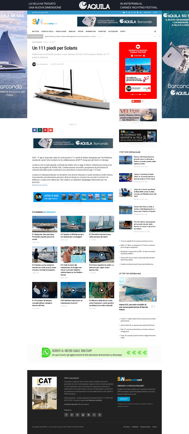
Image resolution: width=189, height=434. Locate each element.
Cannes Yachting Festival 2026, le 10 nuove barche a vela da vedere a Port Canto (144, 176)
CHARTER (102, 31)
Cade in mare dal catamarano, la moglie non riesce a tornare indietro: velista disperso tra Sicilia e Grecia (71, 270)
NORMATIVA (91, 31)
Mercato (52, 42)
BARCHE (72, 31)
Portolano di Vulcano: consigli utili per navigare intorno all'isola (42, 303)
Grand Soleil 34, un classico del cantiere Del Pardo (138, 325)
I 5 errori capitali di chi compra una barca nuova (137, 241)
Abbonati (124, 399)
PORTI (123, 31)
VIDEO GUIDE (61, 31)
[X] (129, 13)
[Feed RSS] (140, 13)
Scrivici (154, 427)
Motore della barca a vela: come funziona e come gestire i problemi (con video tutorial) (101, 303)
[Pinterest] (137, 13)
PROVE (80, 31)
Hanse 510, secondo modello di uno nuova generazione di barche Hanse (133, 307)
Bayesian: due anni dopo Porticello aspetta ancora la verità (43, 236)
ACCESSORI (113, 31)
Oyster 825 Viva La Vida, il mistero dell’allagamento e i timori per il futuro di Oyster (70, 36)
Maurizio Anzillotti (95, 400)
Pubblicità (135, 427)
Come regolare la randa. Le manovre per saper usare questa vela (101, 267)
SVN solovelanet (37, 42)
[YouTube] (124, 13)
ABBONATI (147, 12)
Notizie (46, 42)
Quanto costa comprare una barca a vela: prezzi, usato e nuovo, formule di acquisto (44, 267)
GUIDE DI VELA (47, 31)
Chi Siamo (126, 427)
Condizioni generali (70, 404)
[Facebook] (126, 13)
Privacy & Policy (145, 427)
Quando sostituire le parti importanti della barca (137, 264)
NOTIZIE (35, 31)
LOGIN (155, 12)
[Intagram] (134, 13)
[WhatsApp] (132, 13)
